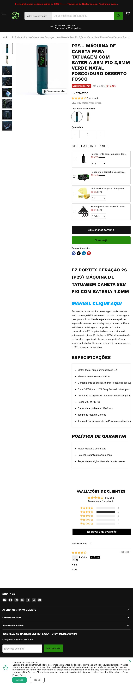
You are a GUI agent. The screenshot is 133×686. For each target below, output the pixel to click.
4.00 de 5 (109, 497)
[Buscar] (118, 16)
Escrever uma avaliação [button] (102, 531)
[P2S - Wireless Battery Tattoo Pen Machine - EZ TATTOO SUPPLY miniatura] (7, 48)
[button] (79, 98)
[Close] (129, 660)
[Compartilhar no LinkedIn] (84, 253)
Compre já (101, 240)
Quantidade (77, 127)
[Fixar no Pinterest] (89, 253)
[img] (79, 552)
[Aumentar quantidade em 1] (100, 134)
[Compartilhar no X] (79, 253)
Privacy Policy (19, 675)
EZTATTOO (82, 93)
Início (5, 37)
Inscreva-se (53, 648)
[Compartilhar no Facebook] (74, 253)
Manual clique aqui (97, 303)
